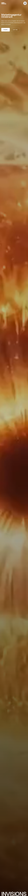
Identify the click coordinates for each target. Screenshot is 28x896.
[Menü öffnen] (25, 3)
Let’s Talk (15, 29)
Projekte (5, 29)
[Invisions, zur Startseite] (3, 3)
